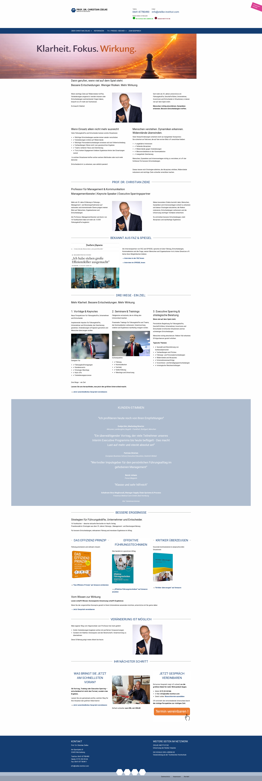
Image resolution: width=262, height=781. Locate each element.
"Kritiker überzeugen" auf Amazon (168, 588)
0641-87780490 (141, 11)
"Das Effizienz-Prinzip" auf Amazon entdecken (91, 585)
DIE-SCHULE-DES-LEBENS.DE (144, 18)
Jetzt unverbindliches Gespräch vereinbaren (90, 392)
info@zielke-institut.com (165, 11)
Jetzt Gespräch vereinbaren (84, 609)
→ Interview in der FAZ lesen (133, 258)
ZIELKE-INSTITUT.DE (163, 18)
